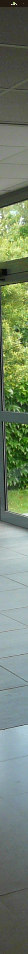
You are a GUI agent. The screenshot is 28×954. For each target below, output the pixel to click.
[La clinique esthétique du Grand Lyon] (14, 3)
